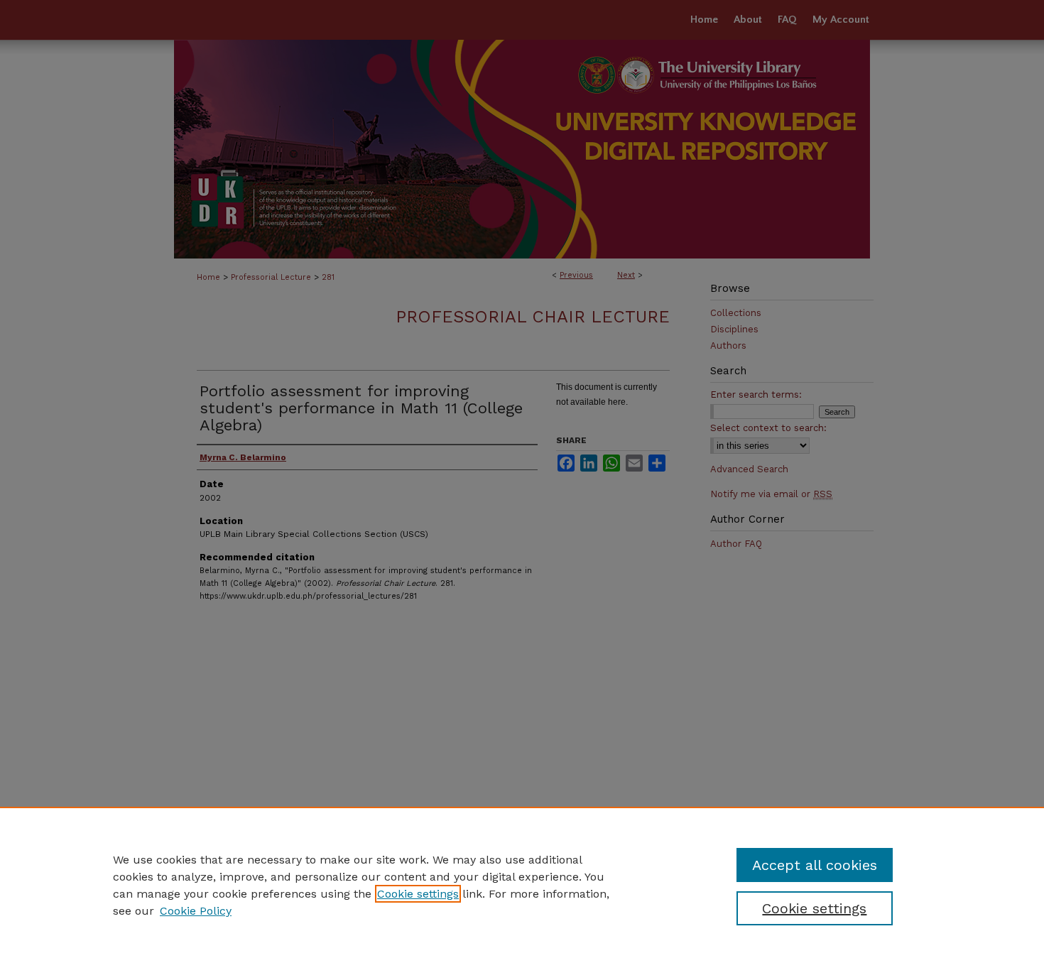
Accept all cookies (814, 865)
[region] (522, 885)
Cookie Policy (196, 911)
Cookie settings (418, 894)
